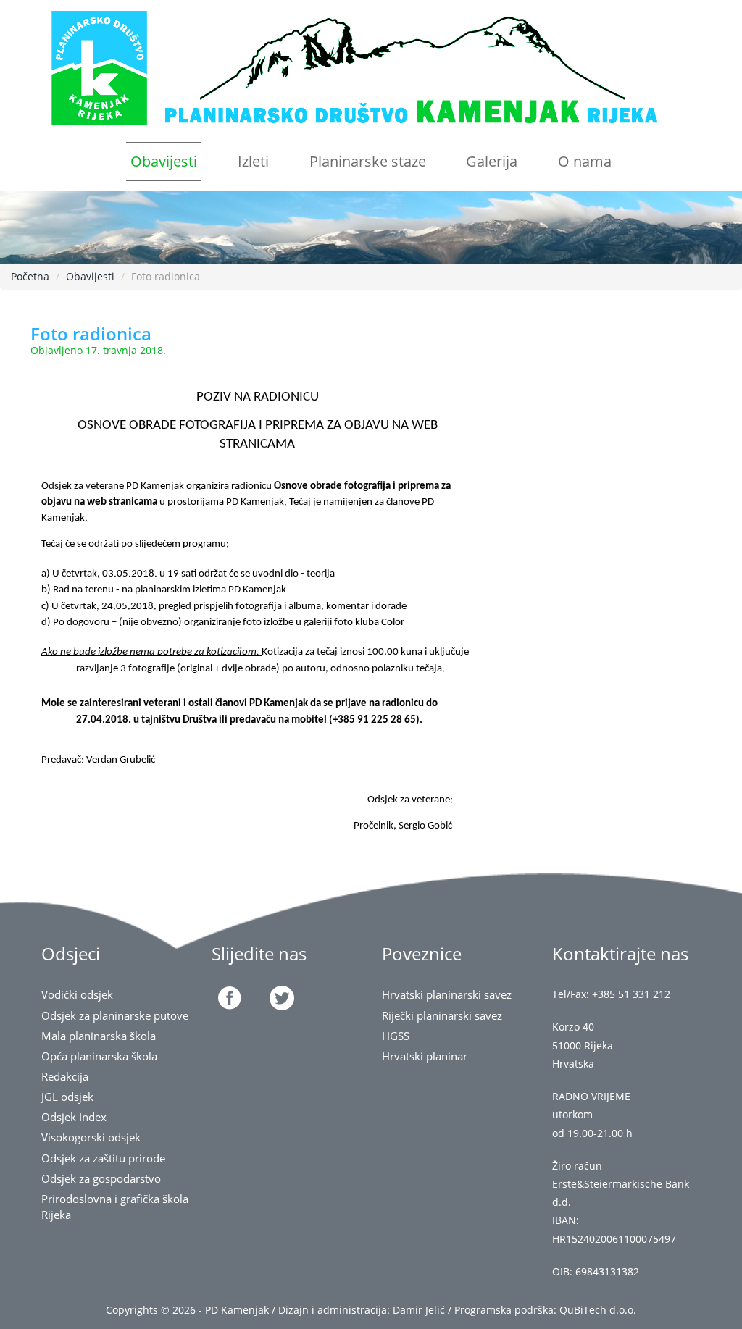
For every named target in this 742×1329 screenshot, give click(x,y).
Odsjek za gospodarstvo (101, 1178)
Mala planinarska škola (98, 1036)
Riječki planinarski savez (442, 1015)
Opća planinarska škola (99, 1056)
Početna (30, 276)
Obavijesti (163, 161)
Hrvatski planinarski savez (447, 994)
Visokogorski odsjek (91, 1137)
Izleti (253, 161)
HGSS (395, 1036)
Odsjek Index (74, 1117)
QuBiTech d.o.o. (597, 1310)
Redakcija (64, 1076)
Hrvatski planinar (424, 1056)
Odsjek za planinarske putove (114, 1015)
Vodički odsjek (77, 994)
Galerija (491, 161)
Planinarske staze (367, 161)
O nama (585, 161)
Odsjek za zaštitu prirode (103, 1158)
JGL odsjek (67, 1096)
